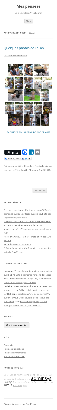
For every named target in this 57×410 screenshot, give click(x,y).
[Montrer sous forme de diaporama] (28, 132)
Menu (28, 21)
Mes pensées (28, 6)
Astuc (25, 386)
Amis (8, 384)
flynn (6, 271)
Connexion (9, 345)
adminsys (41, 378)
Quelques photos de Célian (24, 48)
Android (16, 379)
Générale (39, 166)
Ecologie (9, 382)
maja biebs (9, 301)
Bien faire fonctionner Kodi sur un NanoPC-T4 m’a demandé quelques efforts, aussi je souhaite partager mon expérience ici (28, 214)
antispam (7, 379)
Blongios (34, 374)
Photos (32, 170)
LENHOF (7, 293)
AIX (52, 382)
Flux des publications (14, 348)
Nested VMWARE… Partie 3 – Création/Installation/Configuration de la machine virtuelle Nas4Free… (27, 248)
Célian (17, 170)
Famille (24, 170)
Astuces (17, 385)
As (15, 382)
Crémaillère (25, 379)
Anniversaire (23, 374)
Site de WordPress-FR (14, 356)
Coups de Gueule (32, 382)
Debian (13, 374)
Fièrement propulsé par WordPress (20, 404)
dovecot (20, 382)
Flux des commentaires (15, 352)
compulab (45, 382)
